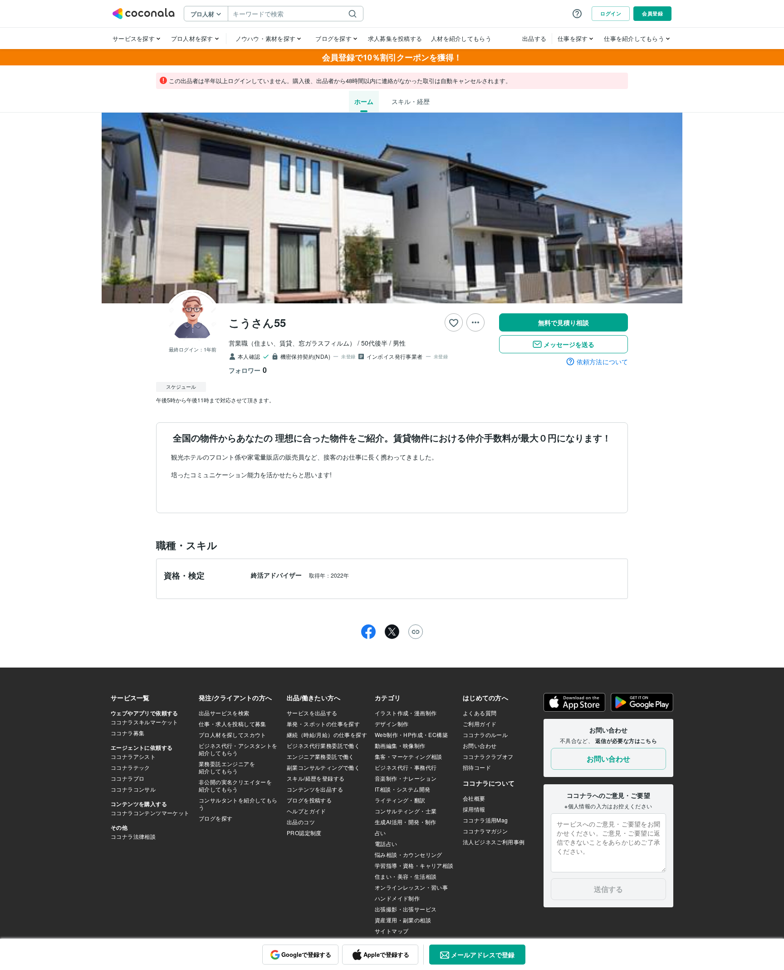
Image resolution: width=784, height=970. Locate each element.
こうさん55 (257, 322)
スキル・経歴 (411, 101)
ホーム (363, 101)
